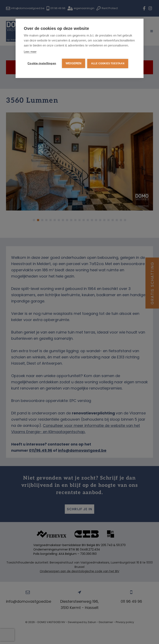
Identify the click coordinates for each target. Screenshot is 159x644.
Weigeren (74, 63)
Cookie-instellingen (42, 63)
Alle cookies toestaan (107, 63)
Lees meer (30, 51)
